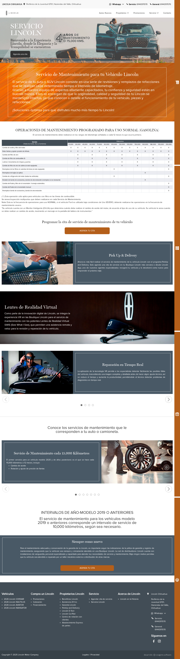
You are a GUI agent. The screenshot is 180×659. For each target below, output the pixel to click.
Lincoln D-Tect (68, 611)
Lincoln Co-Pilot (68, 614)
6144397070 (160, 621)
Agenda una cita (20, 54)
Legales (85, 655)
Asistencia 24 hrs (69, 602)
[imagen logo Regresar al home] (12, 13)
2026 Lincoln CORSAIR (14, 599)
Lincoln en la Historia (129, 599)
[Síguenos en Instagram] (159, 641)
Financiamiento (39, 605)
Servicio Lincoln (98, 602)
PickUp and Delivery (71, 608)
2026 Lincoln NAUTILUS (14, 602)
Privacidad (95, 655)
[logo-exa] (158, 655)
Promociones (38, 599)
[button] (122, 13)
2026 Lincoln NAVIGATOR (15, 608)
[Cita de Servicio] (177, 414)
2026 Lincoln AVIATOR (14, 605)
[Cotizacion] (177, 82)
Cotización (37, 602)
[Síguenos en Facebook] (153, 641)
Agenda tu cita (87, 231)
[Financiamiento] (177, 248)
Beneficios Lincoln (70, 599)
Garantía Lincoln (69, 605)
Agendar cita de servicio (101, 599)
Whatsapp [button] (116, 4)
